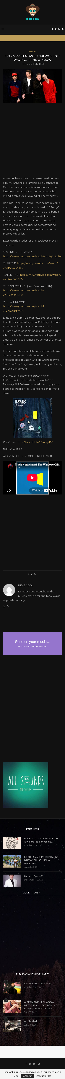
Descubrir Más (43, 1076)
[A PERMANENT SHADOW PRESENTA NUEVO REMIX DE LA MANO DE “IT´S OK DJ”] (12, 1006)
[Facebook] (52, 29)
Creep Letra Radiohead (38, 983)
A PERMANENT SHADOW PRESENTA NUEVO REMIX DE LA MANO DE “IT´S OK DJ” (41, 1005)
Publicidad (30, 1021)
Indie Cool (38, 64)
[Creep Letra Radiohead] (12, 988)
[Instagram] (59, 29)
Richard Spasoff (33, 876)
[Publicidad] (12, 1026)
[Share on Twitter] (32, 574)
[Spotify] (62, 29)
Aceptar (27, 1076)
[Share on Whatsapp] (35, 574)
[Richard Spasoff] (12, 881)
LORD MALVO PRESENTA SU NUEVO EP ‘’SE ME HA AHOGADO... (41, 860)
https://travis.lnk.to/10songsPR (35, 442)
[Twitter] (56, 29)
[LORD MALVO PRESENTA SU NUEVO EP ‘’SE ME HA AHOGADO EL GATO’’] (12, 861)
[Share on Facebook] (28, 574)
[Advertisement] (32, 141)
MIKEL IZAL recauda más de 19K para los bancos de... (41, 840)
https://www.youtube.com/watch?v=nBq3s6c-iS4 (32, 256)
